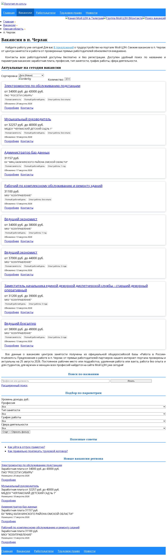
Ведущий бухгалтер (20, 323)
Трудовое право (71, 13)
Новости (92, 13)
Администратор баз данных (27, 152)
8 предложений (64, 47)
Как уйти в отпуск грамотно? (26, 447)
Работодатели (46, 13)
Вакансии (25, 13)
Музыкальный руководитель (27, 119)
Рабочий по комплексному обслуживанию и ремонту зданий (53, 185)
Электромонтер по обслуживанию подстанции (42, 85)
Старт (5, 432)
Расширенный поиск (14, 385)
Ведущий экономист (20, 219)
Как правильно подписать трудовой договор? (38, 451)
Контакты (27, 108)
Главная (9, 13)
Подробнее (11, 108)
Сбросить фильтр (20, 432)
